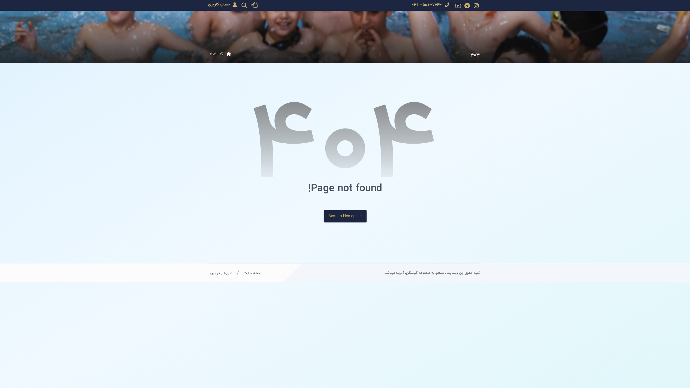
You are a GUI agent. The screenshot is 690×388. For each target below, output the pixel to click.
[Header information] (254, 4)
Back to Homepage (344, 216)
